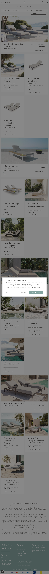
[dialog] (24, 287)
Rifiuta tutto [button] (23, 292)
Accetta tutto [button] (36, 292)
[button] (9, 292)
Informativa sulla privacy (14, 289)
